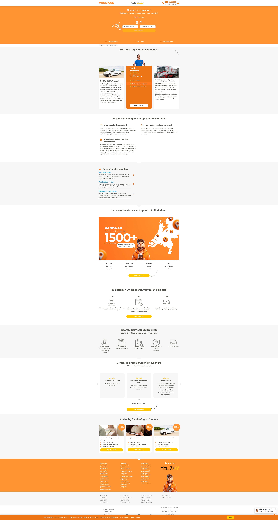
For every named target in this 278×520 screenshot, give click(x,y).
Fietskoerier (123, 466)
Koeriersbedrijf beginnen (126, 471)
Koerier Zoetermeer (145, 483)
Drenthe (149, 269)
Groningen (109, 266)
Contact (108, 513)
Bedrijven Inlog (108, 515)
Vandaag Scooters (145, 497)
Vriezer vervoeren (104, 487)
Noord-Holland (129, 266)
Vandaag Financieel (145, 500)
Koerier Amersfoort (145, 465)
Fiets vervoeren (103, 471)
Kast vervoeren (105, 172)
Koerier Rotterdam (145, 478)
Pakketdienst (124, 479)
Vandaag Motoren (104, 502)
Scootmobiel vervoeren (105, 486)
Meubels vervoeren (104, 479)
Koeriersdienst (124, 473)
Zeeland (149, 266)
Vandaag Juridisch (125, 500)
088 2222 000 (170, 2)
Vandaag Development (146, 502)
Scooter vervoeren (104, 484)
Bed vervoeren (103, 466)
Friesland (149, 263)
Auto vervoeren (103, 463)
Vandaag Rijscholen (125, 495)
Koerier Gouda (144, 473)
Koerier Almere (144, 463)
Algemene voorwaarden (108, 509)
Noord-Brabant (169, 266)
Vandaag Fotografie (166, 497)
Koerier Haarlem (145, 476)
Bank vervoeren (103, 465)
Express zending (125, 465)
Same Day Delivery (125, 483)
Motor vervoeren (104, 481)
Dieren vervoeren (104, 468)
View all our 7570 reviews (139, 403)
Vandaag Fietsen (124, 499)
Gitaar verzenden (104, 473)
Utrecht (169, 263)
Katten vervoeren (104, 476)
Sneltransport (124, 484)
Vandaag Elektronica (146, 499)
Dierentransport (103, 470)
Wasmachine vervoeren (108, 191)
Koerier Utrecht (144, 481)
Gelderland (169, 269)
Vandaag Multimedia (125, 502)
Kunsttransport (124, 474)
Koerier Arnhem (145, 468)
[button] (100, 125)
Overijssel (109, 269)
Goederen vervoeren (125, 468)
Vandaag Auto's (103, 495)
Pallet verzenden (124, 481)
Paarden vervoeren (104, 483)
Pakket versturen (125, 478)
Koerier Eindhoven (145, 471)
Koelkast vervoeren (106, 182)
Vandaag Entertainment (126, 497)
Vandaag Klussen (104, 497)
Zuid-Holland (129, 263)
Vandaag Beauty (104, 499)
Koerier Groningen (145, 474)
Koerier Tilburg (144, 479)
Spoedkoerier (124, 486)
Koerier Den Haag (145, 470)
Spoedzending (124, 487)
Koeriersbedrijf (124, 470)
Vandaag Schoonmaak (146, 495)
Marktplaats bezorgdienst (126, 476)
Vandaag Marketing (166, 495)
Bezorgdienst (124, 463)
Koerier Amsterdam (145, 466)
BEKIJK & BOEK (139, 105)
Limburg (129, 269)
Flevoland (109, 263)
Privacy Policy (108, 511)
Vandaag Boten (103, 500)
